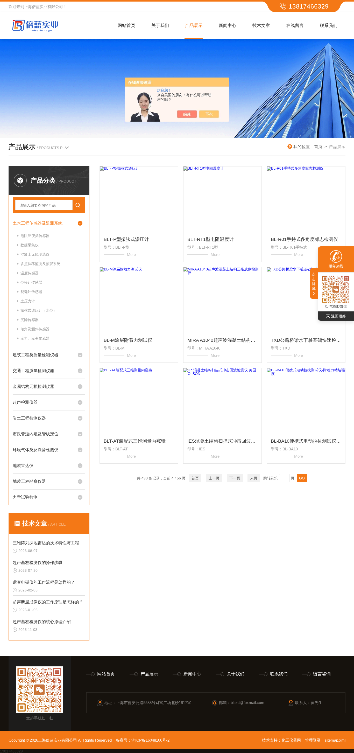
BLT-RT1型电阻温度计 (210, 239)
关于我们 (160, 25)
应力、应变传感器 (34, 338)
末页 (253, 478)
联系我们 (328, 25)
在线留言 (295, 25)
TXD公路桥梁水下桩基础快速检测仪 (306, 340)
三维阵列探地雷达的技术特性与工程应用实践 (49, 543)
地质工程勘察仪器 (29, 481)
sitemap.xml (335, 740)
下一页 (234, 478)
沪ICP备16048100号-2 (150, 740)
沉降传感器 (29, 320)
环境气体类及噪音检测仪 (35, 450)
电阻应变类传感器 (34, 236)
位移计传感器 (31, 282)
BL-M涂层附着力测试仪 (128, 340)
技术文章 (261, 25)
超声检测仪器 (25, 402)
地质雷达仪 (23, 465)
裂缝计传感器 (31, 292)
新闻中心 (227, 25)
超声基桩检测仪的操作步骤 (37, 562)
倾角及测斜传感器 (34, 329)
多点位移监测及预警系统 (40, 264)
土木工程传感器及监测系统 (37, 223)
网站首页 (126, 25)
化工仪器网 (291, 740)
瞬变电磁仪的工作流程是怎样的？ (44, 582)
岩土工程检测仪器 (29, 418)
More (131, 254)
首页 (318, 146)
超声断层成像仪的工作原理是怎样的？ (48, 602)
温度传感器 (29, 273)
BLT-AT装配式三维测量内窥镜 (135, 441)
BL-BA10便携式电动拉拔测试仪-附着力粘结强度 (306, 441)
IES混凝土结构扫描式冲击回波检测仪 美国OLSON (222, 441)
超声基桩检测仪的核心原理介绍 (42, 621)
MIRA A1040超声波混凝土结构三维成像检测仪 (222, 340)
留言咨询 (322, 674)
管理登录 (313, 740)
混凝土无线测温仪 (34, 254)
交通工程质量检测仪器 (33, 370)
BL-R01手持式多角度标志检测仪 (304, 239)
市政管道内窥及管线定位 (35, 434)
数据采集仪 (29, 245)
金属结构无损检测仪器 (33, 386)
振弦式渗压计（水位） (38, 310)
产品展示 (194, 25)
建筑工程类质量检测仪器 (35, 355)
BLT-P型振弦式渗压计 (126, 239)
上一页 (214, 478)
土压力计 (27, 301)
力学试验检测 (25, 497)
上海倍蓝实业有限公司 (43, 6)
